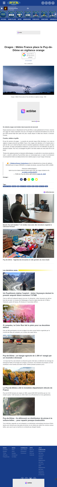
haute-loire (41, 186)
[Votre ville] (42, 2)
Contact (5, 449)
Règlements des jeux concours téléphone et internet (42, 471)
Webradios (27, 19)
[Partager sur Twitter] (24, 180)
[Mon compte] (53, 2)
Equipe (5, 451)
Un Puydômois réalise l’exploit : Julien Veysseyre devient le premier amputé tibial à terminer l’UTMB (28, 294)
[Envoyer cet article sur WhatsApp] (32, 180)
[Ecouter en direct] (46, 2)
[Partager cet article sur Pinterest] (28, 180)
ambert (29, 186)
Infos (19, 19)
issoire (36, 186)
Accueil (3, 19)
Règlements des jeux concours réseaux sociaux (42, 455)
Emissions (23, 451)
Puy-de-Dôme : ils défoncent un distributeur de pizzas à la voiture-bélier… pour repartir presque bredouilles (27, 419)
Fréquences (6, 457)
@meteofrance (24, 163)
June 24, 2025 (41, 174)
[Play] (2, 8)
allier (18, 186)
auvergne (14, 186)
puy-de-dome (23, 186)
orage (46, 186)
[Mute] (28, 8)
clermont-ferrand (7, 186)
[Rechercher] (49, 2)
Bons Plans (12, 19)
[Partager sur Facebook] (21, 180)
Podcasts (36, 19)
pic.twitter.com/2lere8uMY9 (29, 172)
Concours (44, 19)
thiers (33, 186)
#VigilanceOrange (15, 163)
